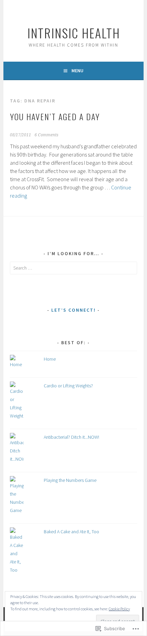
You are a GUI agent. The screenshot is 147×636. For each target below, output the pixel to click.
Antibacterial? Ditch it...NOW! (71, 437)
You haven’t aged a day (55, 116)
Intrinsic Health (73, 33)
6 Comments (46, 135)
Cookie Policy (119, 608)
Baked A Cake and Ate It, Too (71, 531)
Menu (77, 70)
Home (50, 359)
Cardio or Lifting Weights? (68, 386)
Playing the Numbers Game (70, 480)
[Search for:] (73, 268)
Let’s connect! (73, 310)
